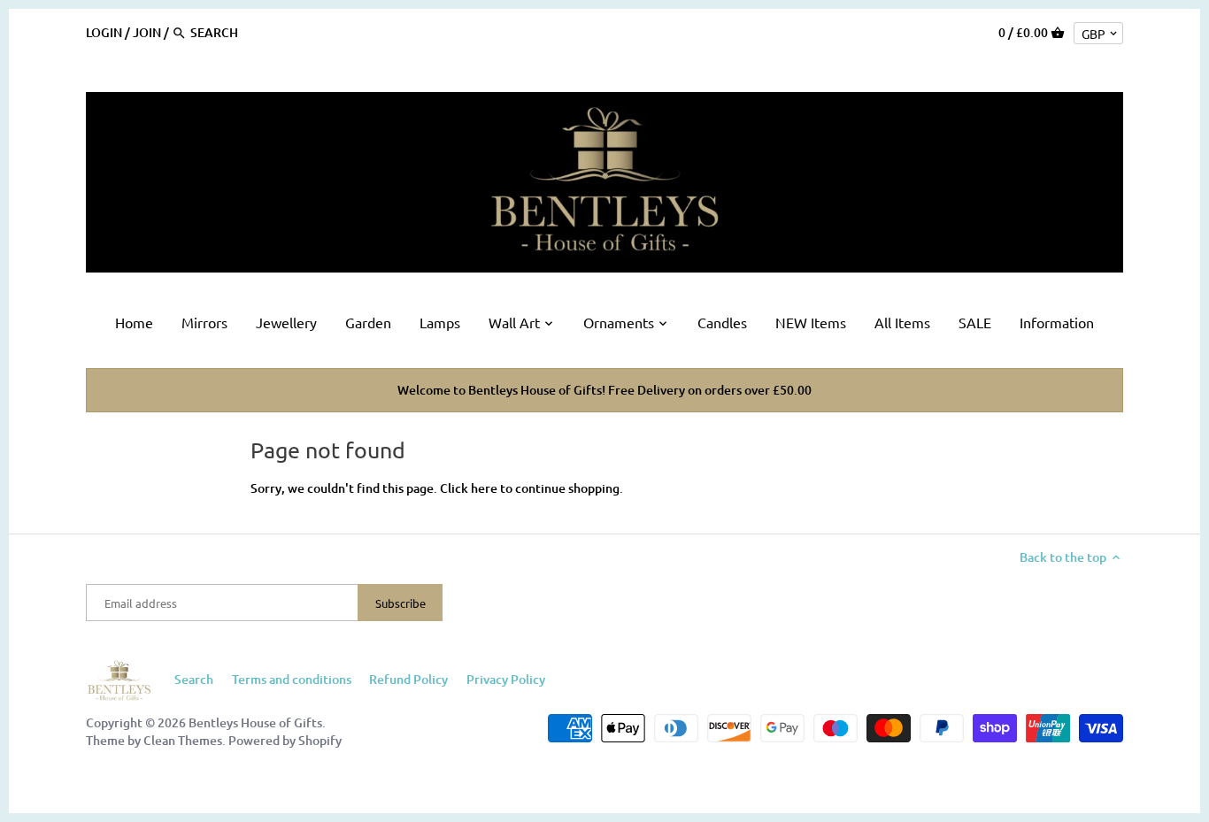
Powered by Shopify (285, 740)
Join (147, 32)
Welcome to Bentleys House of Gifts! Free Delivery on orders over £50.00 (604, 389)
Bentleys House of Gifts (255, 722)
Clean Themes (182, 740)
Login (104, 32)
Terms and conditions (291, 679)
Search (193, 679)
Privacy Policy (505, 679)
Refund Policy (408, 679)
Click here (468, 488)
